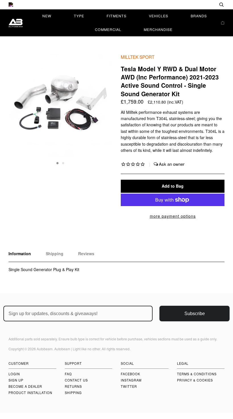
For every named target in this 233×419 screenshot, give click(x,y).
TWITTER (129, 386)
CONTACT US (76, 380)
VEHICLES (158, 15)
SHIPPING (73, 392)
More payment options (173, 216)
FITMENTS (116, 15)
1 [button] (58, 162)
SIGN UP (16, 380)
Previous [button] (18, 109)
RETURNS (73, 386)
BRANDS (199, 15)
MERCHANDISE (158, 29)
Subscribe (194, 313)
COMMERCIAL (108, 29)
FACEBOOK (130, 374)
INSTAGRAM (131, 380)
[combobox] (203, 4)
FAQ (68, 374)
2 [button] (63, 162)
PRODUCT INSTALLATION (30, 392)
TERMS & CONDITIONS (197, 374)
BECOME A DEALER (25, 386)
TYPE (79, 15)
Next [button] (101, 109)
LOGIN (14, 374)
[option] (116, 4)
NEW (46, 15)
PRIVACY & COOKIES (195, 380)
